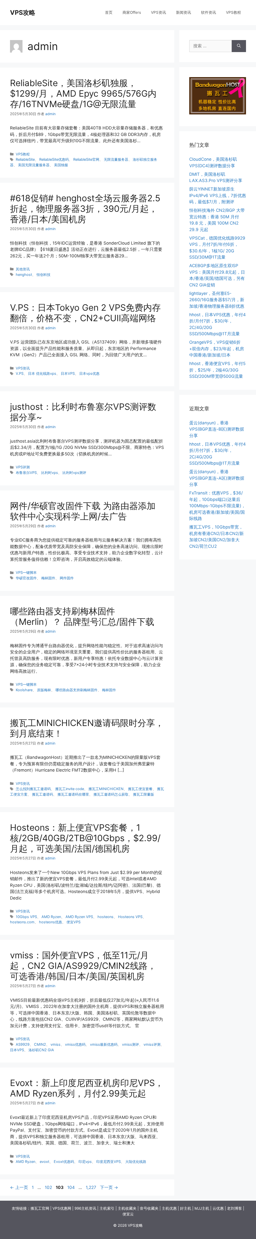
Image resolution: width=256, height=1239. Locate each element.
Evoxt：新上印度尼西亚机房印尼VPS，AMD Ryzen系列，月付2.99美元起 (87, 1088)
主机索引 (107, 1208)
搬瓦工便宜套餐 (140, 789)
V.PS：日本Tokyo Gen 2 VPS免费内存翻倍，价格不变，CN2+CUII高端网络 (85, 312)
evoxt (44, 1161)
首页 (108, 12)
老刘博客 (234, 1208)
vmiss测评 (130, 1044)
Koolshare (24, 690)
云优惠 (218, 1208)
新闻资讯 (183, 12)
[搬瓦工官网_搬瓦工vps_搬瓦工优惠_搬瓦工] (217, 112)
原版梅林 (44, 690)
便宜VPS (73, 922)
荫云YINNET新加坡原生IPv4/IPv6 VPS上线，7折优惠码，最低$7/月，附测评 (217, 195)
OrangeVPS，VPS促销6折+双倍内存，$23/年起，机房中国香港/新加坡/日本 (216, 349)
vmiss (55, 1044)
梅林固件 (48, 578)
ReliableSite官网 (86, 159)
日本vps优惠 (89, 373)
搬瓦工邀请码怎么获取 (111, 794)
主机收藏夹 (127, 1208)
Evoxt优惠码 (64, 1161)
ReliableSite (25, 159)
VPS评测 (23, 467)
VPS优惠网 (61, 1208)
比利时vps (49, 472)
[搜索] (239, 46)
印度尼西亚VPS (108, 1161)
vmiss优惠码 (75, 1044)
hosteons (106, 917)
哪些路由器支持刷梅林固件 (77, 690)
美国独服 (61, 165)
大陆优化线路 (135, 1161)
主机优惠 (169, 1208)
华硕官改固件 (26, 578)
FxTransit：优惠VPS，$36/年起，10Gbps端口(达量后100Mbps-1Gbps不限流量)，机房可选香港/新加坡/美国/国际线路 (217, 505)
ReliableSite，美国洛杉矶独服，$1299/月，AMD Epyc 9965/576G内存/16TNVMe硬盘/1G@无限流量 (83, 93)
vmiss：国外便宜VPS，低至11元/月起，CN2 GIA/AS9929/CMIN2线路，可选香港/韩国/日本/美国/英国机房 (83, 965)
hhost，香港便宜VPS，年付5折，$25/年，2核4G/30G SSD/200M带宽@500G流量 (217, 370)
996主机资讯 (85, 1208)
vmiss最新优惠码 (104, 1044)
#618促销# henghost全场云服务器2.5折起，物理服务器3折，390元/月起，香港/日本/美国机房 (85, 208)
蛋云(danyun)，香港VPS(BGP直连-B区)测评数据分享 (216, 429)
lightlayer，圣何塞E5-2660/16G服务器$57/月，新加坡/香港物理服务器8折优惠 (216, 300)
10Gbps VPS (26, 917)
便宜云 (128, 1214)
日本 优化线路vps (42, 373)
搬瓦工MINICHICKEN (106, 789)
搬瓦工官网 (39, 1208)
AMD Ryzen (51, 917)
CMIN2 (40, 1044)
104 (71, 1187)
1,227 (91, 1187)
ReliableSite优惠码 (54, 159)
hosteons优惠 (50, 922)
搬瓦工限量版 (143, 794)
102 (48, 1187)
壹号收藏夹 (149, 1208)
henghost (24, 274)
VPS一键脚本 (26, 572)
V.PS (20, 373)
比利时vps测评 (74, 472)
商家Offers (131, 12)
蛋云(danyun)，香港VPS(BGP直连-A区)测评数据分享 (216, 478)
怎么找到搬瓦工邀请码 (33, 789)
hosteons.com (22, 922)
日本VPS (68, 373)
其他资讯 (23, 269)
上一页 (19, 1187)
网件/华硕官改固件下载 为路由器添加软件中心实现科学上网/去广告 (83, 510)
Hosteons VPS (130, 917)
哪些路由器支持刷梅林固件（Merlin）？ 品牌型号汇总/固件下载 (82, 616)
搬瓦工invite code (69, 789)
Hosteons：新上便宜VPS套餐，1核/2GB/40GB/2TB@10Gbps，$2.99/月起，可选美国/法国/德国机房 (85, 838)
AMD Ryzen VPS (79, 917)
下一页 (109, 1187)
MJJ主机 (201, 1208)
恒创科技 (43, 274)
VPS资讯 (158, 12)
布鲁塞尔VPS (26, 472)
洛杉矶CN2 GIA (41, 1050)
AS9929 (23, 1044)
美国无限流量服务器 (34, 165)
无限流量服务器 (116, 159)
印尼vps (85, 1161)
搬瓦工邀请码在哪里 (73, 794)
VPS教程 (233, 12)
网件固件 (67, 578)
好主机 (185, 1208)
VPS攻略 (22, 12)
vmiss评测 (152, 1044)
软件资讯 (208, 12)
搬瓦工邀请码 (42, 794)
